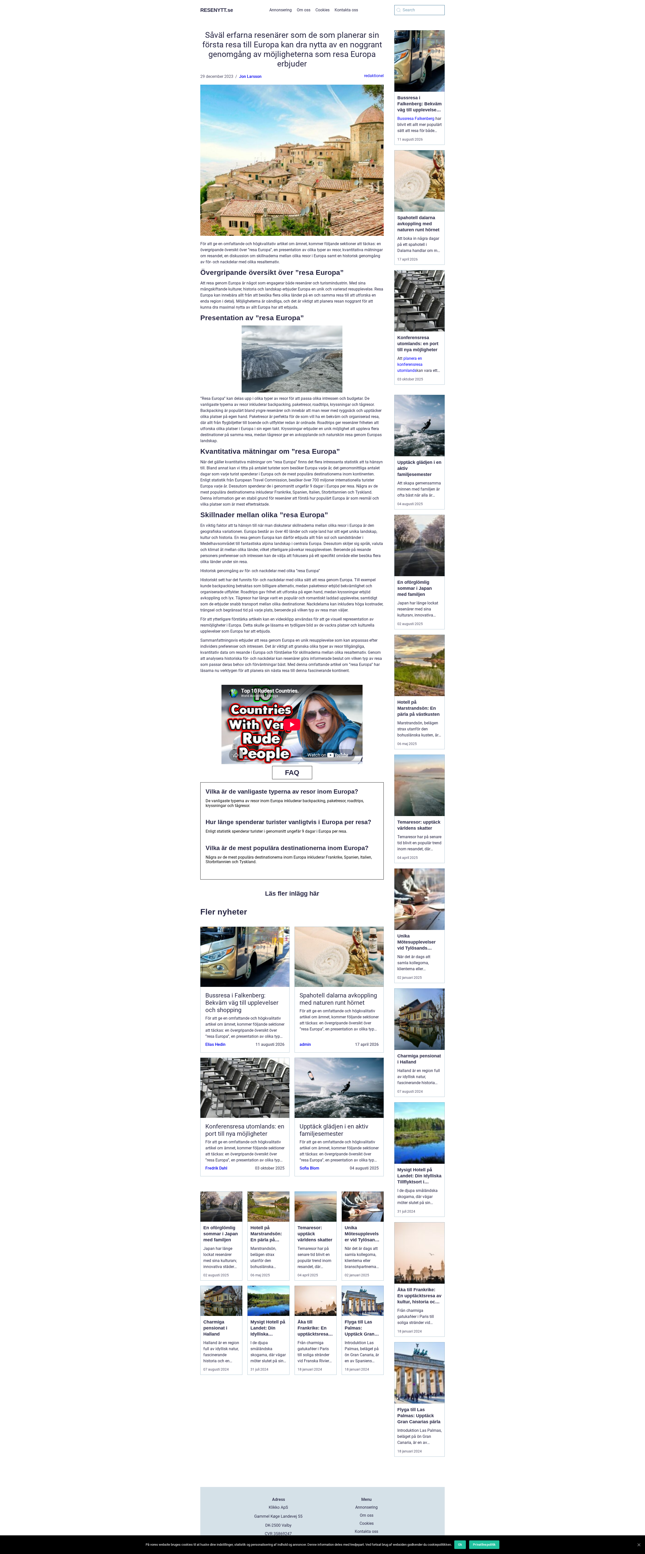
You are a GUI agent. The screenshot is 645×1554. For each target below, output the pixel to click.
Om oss (303, 10)
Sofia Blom (309, 1168)
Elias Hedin (215, 1044)
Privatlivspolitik (484, 1544)
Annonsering (280, 10)
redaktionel (374, 75)
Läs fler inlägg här (292, 893)
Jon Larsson (250, 76)
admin (305, 1044)
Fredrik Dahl (216, 1168)
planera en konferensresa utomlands (410, 364)
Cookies (322, 10)
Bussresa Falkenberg (415, 118)
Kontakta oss (346, 10)
